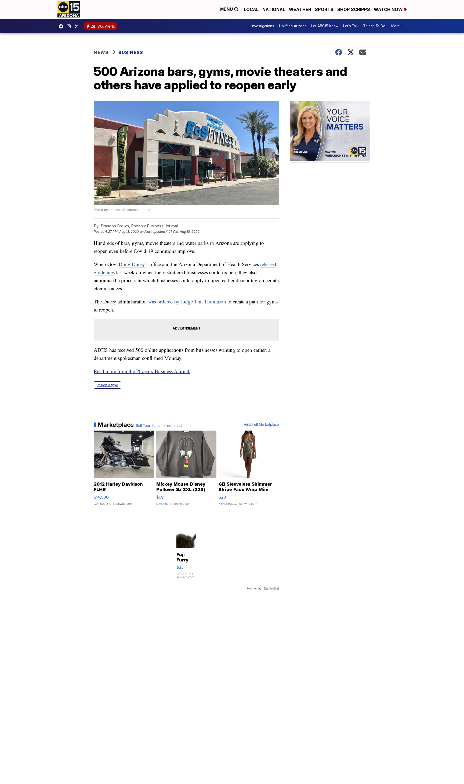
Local (251, 9)
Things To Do (374, 26)
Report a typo (107, 385)
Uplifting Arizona (292, 26)
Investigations (262, 26)
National (273, 9)
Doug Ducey (132, 264)
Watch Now (389, 9)
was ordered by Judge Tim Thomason (187, 301)
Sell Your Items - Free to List (159, 426)
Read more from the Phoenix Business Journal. (142, 371)
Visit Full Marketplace (261, 425)
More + (397, 26)
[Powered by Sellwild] (271, 588)
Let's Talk (350, 26)
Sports (324, 9)
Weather (300, 9)
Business (131, 52)
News (101, 52)
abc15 (62, 26)
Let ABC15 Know (324, 26)
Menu (227, 9)
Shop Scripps (353, 9)
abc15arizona (70, 26)
